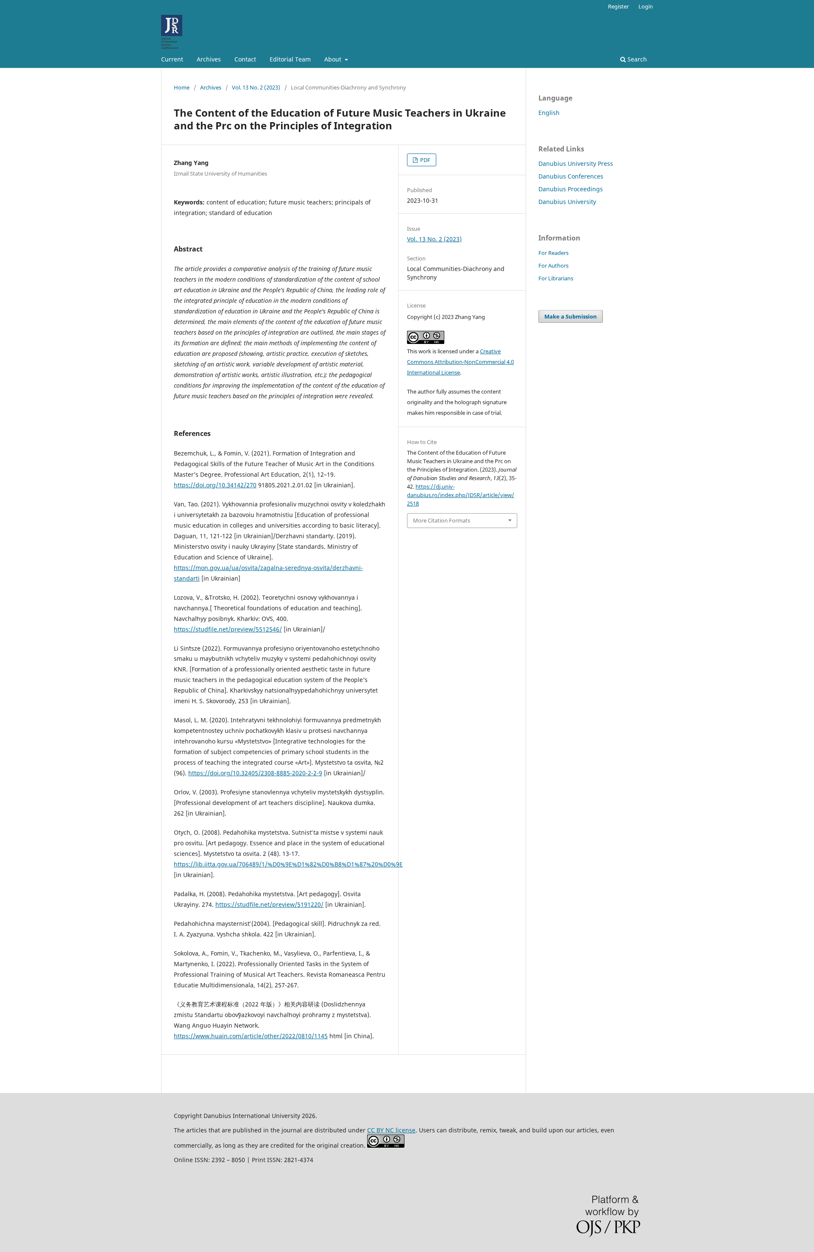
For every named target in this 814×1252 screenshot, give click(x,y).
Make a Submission (570, 316)
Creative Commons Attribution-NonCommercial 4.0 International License (460, 361)
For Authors (553, 265)
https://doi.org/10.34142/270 (215, 485)
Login (645, 6)
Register (618, 6)
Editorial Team (290, 59)
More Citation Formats (441, 520)
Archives (209, 59)
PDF (424, 160)
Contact (245, 59)
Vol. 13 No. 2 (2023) (256, 87)
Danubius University (567, 202)
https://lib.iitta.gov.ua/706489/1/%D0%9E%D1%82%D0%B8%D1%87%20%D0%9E (288, 864)
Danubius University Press (575, 163)
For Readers (553, 253)
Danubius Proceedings (570, 189)
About (333, 59)
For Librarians (555, 278)
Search (636, 59)
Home (182, 87)
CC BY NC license (391, 1130)
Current (172, 59)
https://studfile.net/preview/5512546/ (228, 629)
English (549, 113)
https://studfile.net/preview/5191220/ (269, 904)
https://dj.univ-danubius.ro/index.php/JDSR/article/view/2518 (460, 495)
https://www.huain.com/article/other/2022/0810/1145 (251, 1036)
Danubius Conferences (570, 176)
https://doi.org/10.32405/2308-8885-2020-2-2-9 (255, 773)
